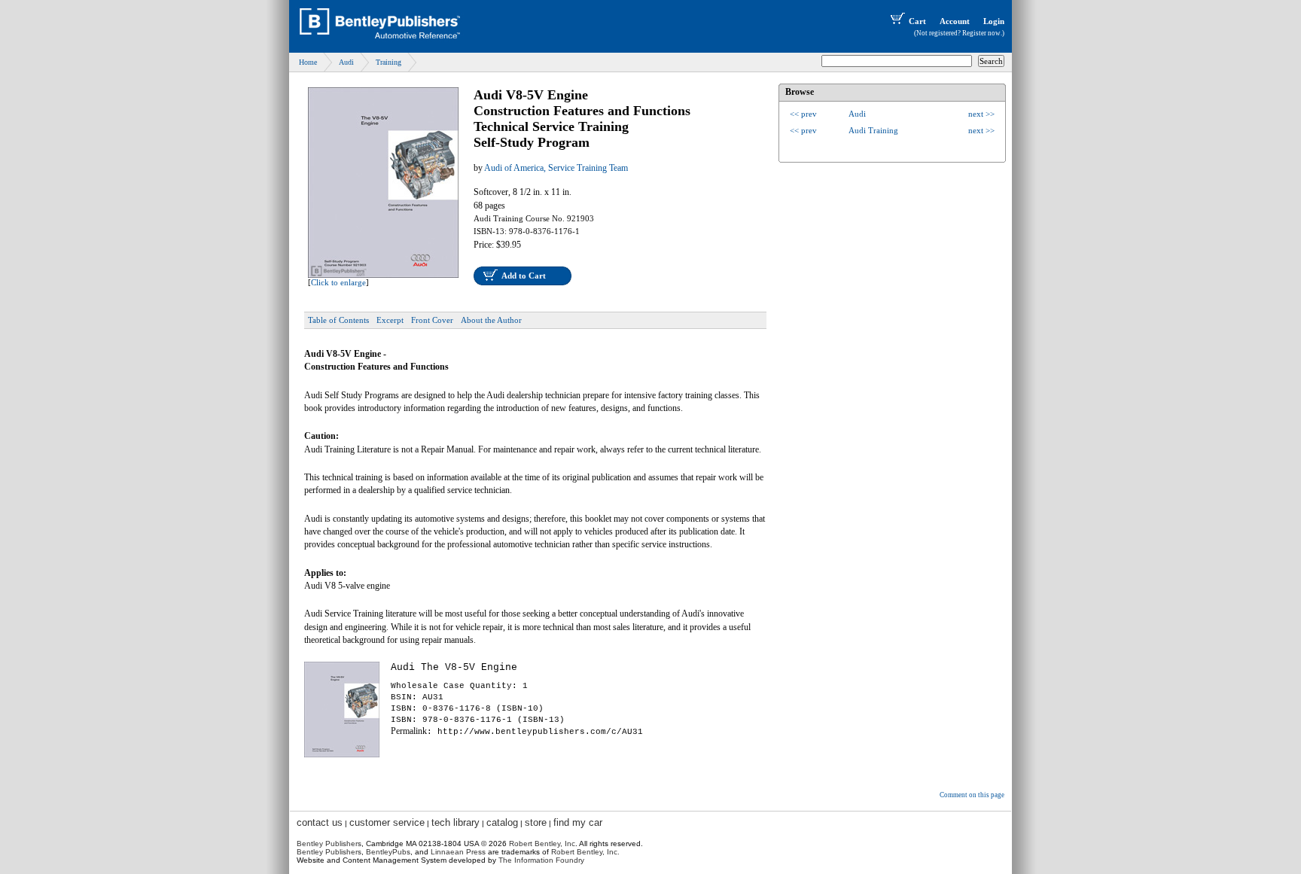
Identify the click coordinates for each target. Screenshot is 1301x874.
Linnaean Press (458, 852)
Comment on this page (972, 795)
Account (955, 21)
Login (993, 21)
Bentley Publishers (329, 843)
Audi (346, 62)
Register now (981, 33)
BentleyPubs (388, 852)
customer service (387, 822)
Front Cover (432, 319)
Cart (917, 21)
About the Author (491, 319)
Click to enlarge (338, 282)
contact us (320, 822)
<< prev (803, 113)
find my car (577, 822)
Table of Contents (338, 319)
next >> (981, 113)
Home (308, 62)
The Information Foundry (541, 860)
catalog (502, 822)
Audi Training (873, 130)
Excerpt (390, 319)
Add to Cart (523, 275)
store (536, 822)
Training (388, 62)
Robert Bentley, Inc (542, 843)
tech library (455, 822)
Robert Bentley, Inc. (585, 852)
